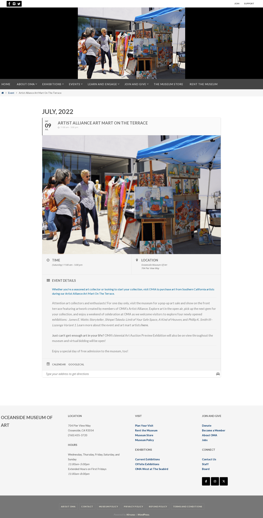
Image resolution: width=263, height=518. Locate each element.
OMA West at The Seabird (151, 469)
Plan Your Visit (144, 425)
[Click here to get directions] (218, 374)
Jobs (205, 440)
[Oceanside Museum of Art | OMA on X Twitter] (224, 481)
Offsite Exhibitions (147, 464)
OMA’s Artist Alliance (133, 309)
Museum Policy (144, 440)
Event (11, 92)
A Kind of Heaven (169, 319)
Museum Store (144, 435)
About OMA (209, 435)
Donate (206, 425)
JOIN (237, 3)
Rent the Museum (146, 430)
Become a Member (213, 430)
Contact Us (209, 459)
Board (206, 469)
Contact (87, 506)
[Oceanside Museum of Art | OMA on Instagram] (215, 481)
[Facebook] (9, 4)
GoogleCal (76, 364)
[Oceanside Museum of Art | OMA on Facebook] (206, 481)
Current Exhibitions (147, 459)
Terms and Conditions (187, 506)
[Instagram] (14, 4)
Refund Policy (158, 506)
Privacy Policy (133, 506)
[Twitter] (19, 4)
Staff (205, 464)
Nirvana (130, 514)
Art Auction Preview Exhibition (145, 335)
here (144, 325)
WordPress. (143, 514)
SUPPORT (249, 3)
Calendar (59, 364)
